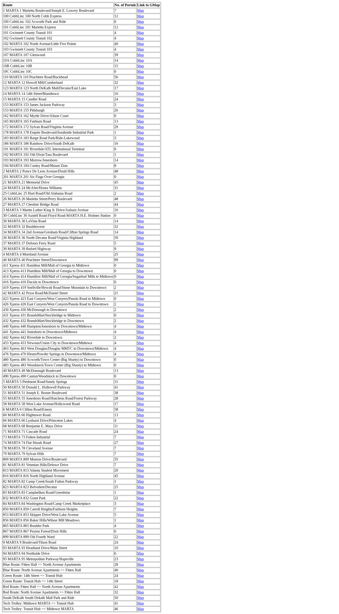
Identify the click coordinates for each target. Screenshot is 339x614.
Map (140, 10)
